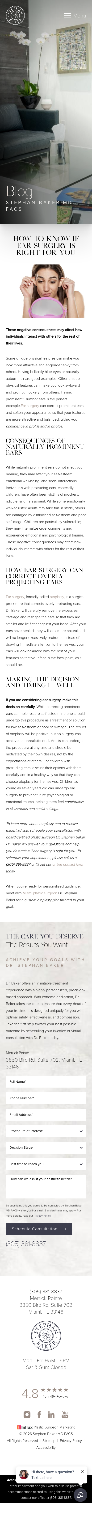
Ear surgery (30, 405)
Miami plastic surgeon (40, 893)
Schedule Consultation (35, 1229)
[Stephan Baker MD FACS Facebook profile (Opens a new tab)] (39, 1414)
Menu (79, 15)
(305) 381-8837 (18, 864)
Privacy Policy (42, 1216)
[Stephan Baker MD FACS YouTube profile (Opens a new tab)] (65, 1414)
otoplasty (57, 596)
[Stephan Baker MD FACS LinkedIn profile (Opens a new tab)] (51, 1414)
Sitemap (48, 1440)
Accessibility (46, 1447)
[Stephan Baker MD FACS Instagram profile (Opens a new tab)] (27, 1414)
